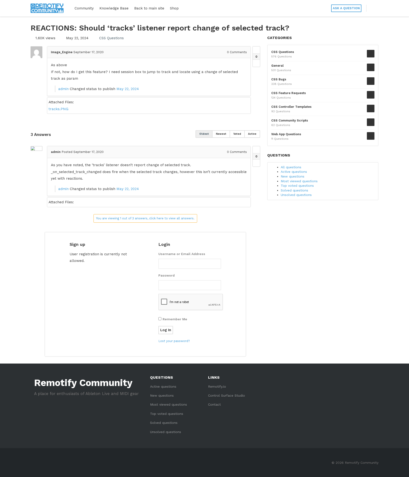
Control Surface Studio (226, 395)
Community (84, 8)
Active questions (294, 171)
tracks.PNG (58, 109)
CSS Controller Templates (291, 106)
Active (252, 133)
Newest (221, 133)
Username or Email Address (181, 254)
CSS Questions (111, 38)
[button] (372, 8)
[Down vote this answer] (256, 162)
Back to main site (149, 8)
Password (166, 275)
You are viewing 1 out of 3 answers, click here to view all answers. (145, 218)
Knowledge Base (114, 8)
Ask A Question (346, 8)
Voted (237, 133)
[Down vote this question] (256, 63)
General (277, 65)
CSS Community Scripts (289, 120)
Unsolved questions (296, 195)
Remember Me (175, 319)
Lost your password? (174, 341)
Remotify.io (217, 386)
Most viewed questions (299, 181)
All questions (291, 167)
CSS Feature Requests (288, 93)
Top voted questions (297, 185)
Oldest (204, 133)
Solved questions (294, 190)
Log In (165, 330)
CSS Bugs (278, 79)
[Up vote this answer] (256, 149)
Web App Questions (286, 134)
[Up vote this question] (256, 50)
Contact (214, 404)
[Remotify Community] (47, 8)
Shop (174, 8)
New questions (292, 176)
